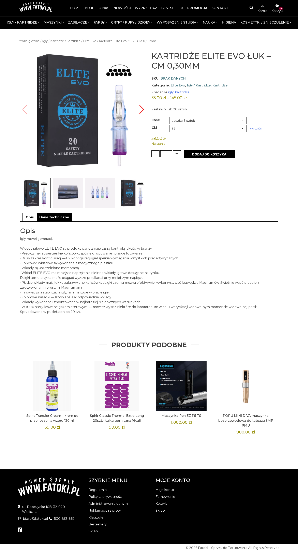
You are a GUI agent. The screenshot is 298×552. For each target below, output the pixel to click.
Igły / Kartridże (53, 41)
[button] (142, 109)
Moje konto (164, 490)
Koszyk (161, 504)
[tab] (29, 217)
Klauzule (96, 517)
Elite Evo (89, 41)
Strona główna (29, 41)
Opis (30, 217)
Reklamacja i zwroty (105, 510)
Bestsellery (98, 524)
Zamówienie (165, 497)
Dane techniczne (54, 217)
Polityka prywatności (105, 497)
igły (171, 92)
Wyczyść (256, 128)
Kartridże (73, 41)
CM (154, 128)
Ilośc (156, 120)
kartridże (182, 92)
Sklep (93, 531)
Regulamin (98, 490)
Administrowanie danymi (108, 504)
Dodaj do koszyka (209, 154)
